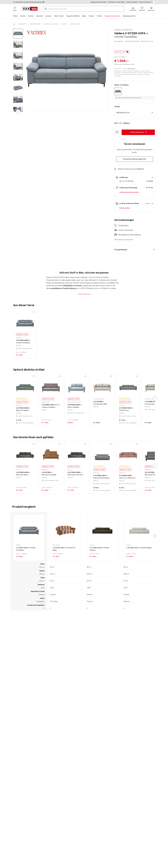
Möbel (15, 16)
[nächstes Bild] (155, 398)
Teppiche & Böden (73, 16)
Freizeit (91, 16)
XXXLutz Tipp (120, 51)
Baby (84, 16)
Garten (22, 16)
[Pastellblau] (118, 91)
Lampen (48, 16)
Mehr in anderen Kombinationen (129, 98)
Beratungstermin (129, 16)
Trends (99, 16)
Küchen (30, 16)
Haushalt (39, 16)
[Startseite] (14, 24)
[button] (18, 33)
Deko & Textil (59, 16)
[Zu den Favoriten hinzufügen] (117, 132)
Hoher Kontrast (145, 2)
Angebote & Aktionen (112, 16)
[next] (18, 111)
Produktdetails (120, 249)
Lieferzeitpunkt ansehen (129, 192)
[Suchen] (46, 8)
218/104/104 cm (122, 112)
